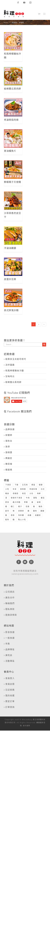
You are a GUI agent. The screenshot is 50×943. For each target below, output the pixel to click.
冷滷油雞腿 (13, 233)
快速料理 (33, 489)
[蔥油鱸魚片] (13, 138)
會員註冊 (10, 684)
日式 (43, 489)
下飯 (16, 485)
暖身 (7, 493)
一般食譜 (10, 638)
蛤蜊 (39, 502)
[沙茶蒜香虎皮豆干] (13, 201)
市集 (7, 643)
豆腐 (27, 506)
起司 (7, 511)
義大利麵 (16, 502)
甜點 (35, 498)
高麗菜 (38, 515)
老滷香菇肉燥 (13, 102)
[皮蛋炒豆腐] (13, 267)
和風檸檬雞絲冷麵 (13, 36)
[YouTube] (25, 562)
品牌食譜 (10, 429)
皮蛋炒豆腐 (13, 264)
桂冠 (24, 493)
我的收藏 (10, 695)
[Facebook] (18, 562)
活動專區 (10, 661)
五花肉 (25, 485)
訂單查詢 (10, 707)
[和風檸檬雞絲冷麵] (13, 41)
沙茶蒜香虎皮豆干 (13, 196)
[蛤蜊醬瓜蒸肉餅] (13, 76)
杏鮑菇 (15, 493)
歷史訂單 (10, 701)
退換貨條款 (11, 615)
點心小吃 (22, 519)
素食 (7, 502)
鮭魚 (7, 519)
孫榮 (7, 446)
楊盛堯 (8, 469)
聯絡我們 (10, 603)
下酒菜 (8, 485)
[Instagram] (31, 562)
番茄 (43, 498)
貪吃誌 (8, 655)
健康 (41, 485)
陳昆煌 (8, 464)
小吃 (7, 489)
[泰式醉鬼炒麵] (13, 298)
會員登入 (10, 678)
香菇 (13, 515)
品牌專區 (10, 649)
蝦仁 (13, 506)
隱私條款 (10, 609)
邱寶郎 (8, 435)
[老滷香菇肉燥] (13, 107)
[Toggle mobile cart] (39, 14)
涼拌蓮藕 (10, 365)
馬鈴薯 (21, 515)
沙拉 (31, 493)
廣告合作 (10, 597)
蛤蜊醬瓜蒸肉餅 (13, 71)
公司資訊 (10, 592)
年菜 (15, 489)
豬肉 (40, 506)
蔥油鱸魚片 (13, 136)
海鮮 (39, 493)
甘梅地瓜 (10, 376)
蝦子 (20, 506)
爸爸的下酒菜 (16, 498)
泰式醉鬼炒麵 (13, 293)
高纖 (29, 515)
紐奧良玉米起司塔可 (15, 359)
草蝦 (26, 502)
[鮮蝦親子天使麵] (13, 169)
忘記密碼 (10, 690)
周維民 (8, 458)
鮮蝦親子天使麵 (13, 165)
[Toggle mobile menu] (44, 14)
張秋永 (8, 441)
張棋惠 (8, 452)
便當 (33, 485)
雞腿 (42, 511)
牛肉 (28, 498)
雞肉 (35, 511)
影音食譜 (10, 632)
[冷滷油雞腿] (13, 235)
